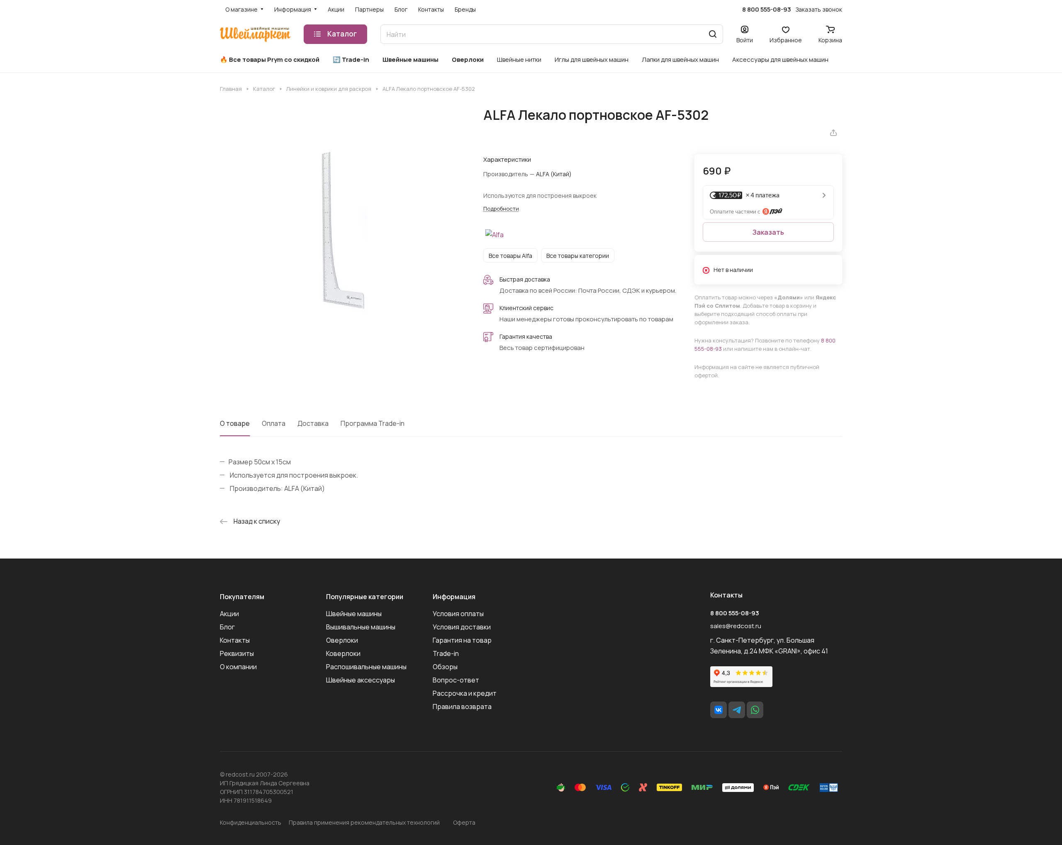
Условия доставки (462, 626)
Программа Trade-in (372, 423)
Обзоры (445, 666)
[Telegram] (736, 710)
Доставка (313, 423)
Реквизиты (237, 653)
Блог (227, 626)
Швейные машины (354, 613)
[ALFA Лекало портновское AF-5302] (343, 230)
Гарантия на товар (462, 640)
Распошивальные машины (366, 666)
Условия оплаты (458, 613)
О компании (238, 666)
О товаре (235, 423)
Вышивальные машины (360, 626)
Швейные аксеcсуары (360, 680)
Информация (454, 596)
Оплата (273, 423)
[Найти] (712, 34)
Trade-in (446, 653)
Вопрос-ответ (456, 680)
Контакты (235, 640)
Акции (229, 613)
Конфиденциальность (250, 822)
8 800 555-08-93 (766, 9)
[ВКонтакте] (718, 710)
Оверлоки (342, 640)
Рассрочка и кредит (465, 693)
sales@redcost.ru (735, 626)
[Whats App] (755, 710)
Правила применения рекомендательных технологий (364, 822)
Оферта (464, 822)
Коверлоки (343, 653)
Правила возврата (462, 706)
